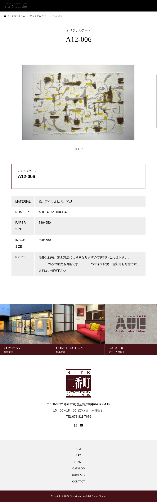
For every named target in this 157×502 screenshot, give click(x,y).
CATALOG (78, 468)
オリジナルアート (78, 30)
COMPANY (78, 475)
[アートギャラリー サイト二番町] (16, 6)
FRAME (78, 462)
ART (78, 455)
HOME (78, 449)
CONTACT (78, 481)
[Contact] (81, 425)
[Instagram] (75, 425)
